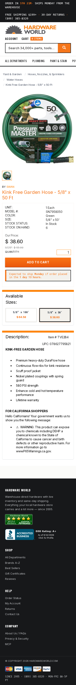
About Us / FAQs (15, 633)
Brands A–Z (12, 562)
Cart (32, 39)
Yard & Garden (12, 74)
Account (11, 38)
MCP (8, 644)
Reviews (10, 578)
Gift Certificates (15, 573)
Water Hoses (15, 79)
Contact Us (12, 614)
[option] (21, 315)
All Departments (16, 60)
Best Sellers (12, 568)
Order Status (13, 598)
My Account (12, 603)
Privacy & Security (16, 638)
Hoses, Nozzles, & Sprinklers (46, 74)
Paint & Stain (58, 60)
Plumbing (38, 60)
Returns (10, 608)
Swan (10, 186)
